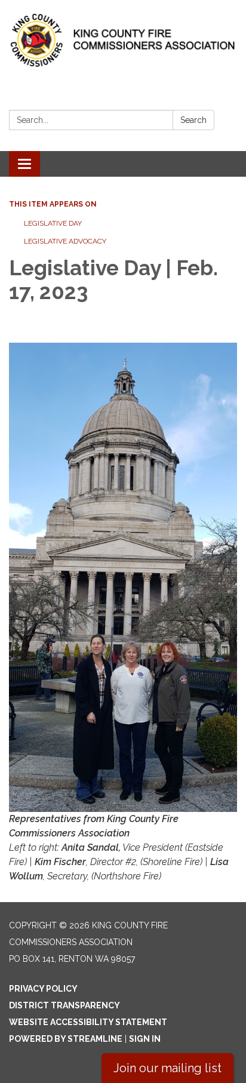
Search (193, 120)
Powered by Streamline (65, 1039)
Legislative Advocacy (65, 241)
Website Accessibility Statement (88, 1022)
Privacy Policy (43, 988)
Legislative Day (53, 223)
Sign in (145, 1039)
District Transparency (64, 1005)
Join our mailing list (167, 1068)
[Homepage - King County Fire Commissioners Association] (123, 40)
